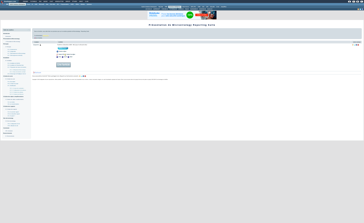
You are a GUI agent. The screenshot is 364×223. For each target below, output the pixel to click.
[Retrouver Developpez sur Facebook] (362, 9)
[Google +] (358, 45)
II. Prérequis (8, 46)
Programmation (65, 4)
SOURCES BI (202, 9)
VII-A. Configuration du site (14, 123)
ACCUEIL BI (149, 9)
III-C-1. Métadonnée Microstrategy (18, 69)
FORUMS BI (165, 9)
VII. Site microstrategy (10, 121)
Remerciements (7, 133)
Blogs (45, 1)
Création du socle (8, 76)
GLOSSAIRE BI (194, 9)
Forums (25, 1)
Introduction (6, 33)
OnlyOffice (223, 6)
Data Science (185, 6)
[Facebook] (356, 45)
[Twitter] (354, 45)
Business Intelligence (174, 6)
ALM (36, 4)
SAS (203, 6)
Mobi (71, 57)
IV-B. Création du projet (13, 83)
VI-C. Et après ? (11, 115)
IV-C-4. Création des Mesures (17, 94)
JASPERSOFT (156, 9)
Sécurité (212, 6)
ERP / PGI (193, 6)
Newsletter (59, 1)
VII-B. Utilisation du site (13, 125)
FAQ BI (187, 9)
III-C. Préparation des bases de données (17, 67)
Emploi (67, 1)
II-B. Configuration (12, 51)
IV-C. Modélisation (12, 85)
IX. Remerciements (9, 136)
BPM (166, 6)
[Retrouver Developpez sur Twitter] (360, 9)
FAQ (40, 1)
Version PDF (61, 54)
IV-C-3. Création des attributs (16, 92)
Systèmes (89, 4)
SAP (207, 6)
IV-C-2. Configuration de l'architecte (18, 90)
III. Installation (8, 60)
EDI (58, 4)
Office (77, 4)
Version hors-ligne (70, 54)
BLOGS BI (209, 9)
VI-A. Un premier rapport (13, 111)
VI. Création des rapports (11, 109)
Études (74, 1)
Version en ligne (62, 51)
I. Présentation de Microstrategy (12, 41)
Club (86, 1)
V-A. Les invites (11, 102)
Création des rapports (9, 106)
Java (47, 4)
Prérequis (6, 44)
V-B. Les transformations (13, 104)
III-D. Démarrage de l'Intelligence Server (17, 73)
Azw (65, 57)
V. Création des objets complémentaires (14, 99)
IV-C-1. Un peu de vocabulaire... (17, 88)
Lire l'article (63, 64)
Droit (81, 1)
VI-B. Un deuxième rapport (14, 113)
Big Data (161, 6)
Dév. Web (52, 4)
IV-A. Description (11, 81)
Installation (6, 57)
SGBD (72, 4)
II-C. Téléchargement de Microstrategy (16, 53)
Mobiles (83, 4)
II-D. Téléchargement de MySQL (15, 55)
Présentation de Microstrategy (11, 38)
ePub (59, 57)
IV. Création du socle (10, 79)
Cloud (28, 4)
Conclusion (6, 128)
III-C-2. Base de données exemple (17, 71)
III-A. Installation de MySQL (14, 63)
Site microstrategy (8, 118)
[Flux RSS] (358, 9)
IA (32, 4)
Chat (51, 1)
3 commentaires (38, 35)
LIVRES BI (181, 9)
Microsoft (41, 4)
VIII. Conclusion (9, 130)
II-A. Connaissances (12, 49)
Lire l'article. (39, 38)
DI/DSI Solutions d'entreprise (17, 4)
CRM (199, 6)
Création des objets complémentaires (13, 96)
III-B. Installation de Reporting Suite (16, 65)
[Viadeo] (353, 45)
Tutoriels (33, 1)
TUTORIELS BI (173, 9)
